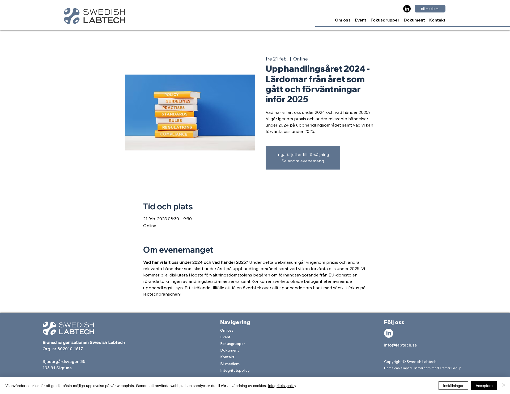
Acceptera (484, 385)
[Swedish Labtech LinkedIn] (388, 333)
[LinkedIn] (407, 8)
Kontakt (227, 356)
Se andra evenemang (303, 160)
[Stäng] (503, 385)
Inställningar (453, 385)
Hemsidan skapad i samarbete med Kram (416, 368)
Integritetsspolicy (282, 385)
